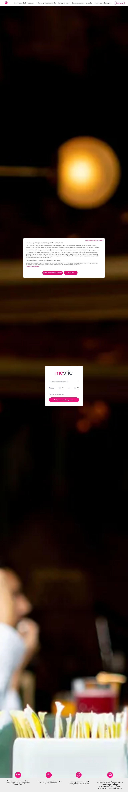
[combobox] (64, 394)
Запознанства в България (24, 3)
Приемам (71, 272)
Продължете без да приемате (94, 240)
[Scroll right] (111, 3)
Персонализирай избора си (52, 272)
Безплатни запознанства (82, 3)
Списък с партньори (32, 266)
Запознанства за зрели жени (106, 3)
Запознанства (63, 3)
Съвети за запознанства (46, 3)
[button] (120, 3)
